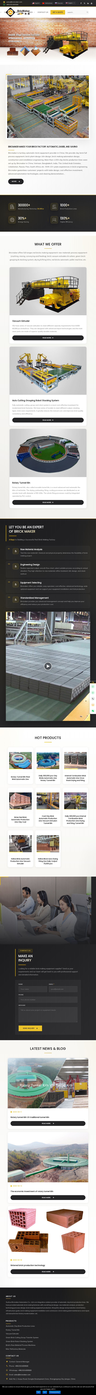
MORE (15, 181)
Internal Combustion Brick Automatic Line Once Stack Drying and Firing (75, 778)
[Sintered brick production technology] (48, 1231)
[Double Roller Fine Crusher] (48, 41)
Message (22, 1005)
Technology (18, 12)
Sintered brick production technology (28, 1265)
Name (21, 984)
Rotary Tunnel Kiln (21, 482)
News (30, 12)
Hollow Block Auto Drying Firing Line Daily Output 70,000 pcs (48, 861)
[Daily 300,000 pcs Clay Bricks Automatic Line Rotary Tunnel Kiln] (48, 760)
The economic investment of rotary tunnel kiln (32, 1191)
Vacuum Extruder (21, 321)
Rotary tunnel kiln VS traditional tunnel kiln (30, 1117)
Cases (7, 12)
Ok (38, 1392)
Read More (47, 338)
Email (51, 984)
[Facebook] (81, 3)
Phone (21, 995)
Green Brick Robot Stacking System (19, 1341)
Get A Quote (58, 12)
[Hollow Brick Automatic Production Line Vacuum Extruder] (20, 843)
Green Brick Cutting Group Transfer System (22, 1337)
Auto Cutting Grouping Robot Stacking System (35, 400)
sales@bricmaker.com (22, 1375)
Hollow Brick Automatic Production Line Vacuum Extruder (20, 861)
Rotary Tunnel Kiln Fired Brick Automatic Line (20, 778)
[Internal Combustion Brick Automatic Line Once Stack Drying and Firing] (75, 760)
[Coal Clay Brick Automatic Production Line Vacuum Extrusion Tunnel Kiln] (48, 800)
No (45, 1392)
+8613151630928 (21, 1366)
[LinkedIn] (88, 3)
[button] (24, 12)
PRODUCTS (11, 1321)
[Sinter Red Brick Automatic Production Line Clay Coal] (20, 800)
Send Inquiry (29, 1028)
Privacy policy (54, 1392)
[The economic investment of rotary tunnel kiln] (48, 1157)
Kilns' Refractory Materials (16, 1349)
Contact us (43, 12)
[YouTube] (91, 3)
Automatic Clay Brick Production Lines (20, 1326)
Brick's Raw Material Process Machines (20, 1345)
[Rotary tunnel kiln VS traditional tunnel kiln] (48, 1083)
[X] (84, 3)
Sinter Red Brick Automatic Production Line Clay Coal (20, 819)
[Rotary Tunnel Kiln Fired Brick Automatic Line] (20, 760)
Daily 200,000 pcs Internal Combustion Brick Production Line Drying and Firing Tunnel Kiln (75, 819)
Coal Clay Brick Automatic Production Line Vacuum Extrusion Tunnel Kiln (48, 819)
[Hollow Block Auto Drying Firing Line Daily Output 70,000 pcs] (48, 843)
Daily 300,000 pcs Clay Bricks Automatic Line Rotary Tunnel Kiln (48, 778)
